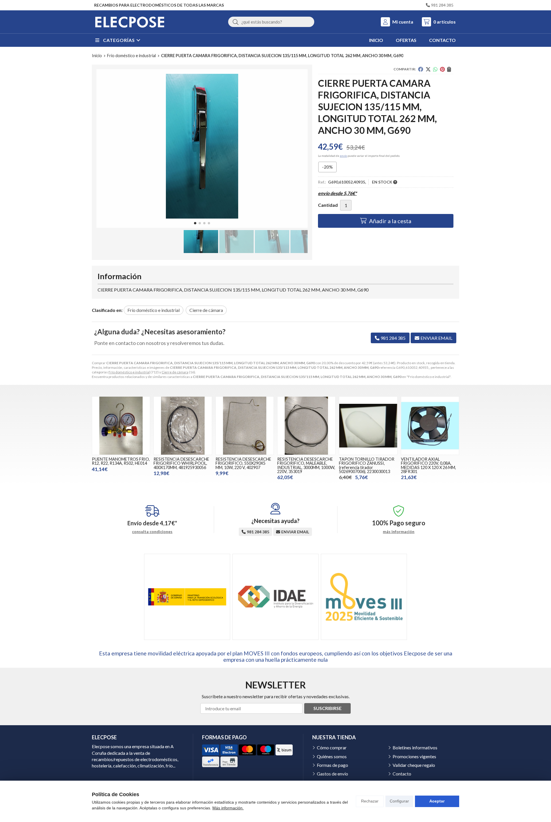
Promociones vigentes (414, 756)
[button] (195, 223)
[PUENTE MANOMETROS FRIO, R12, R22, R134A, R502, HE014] (121, 425)
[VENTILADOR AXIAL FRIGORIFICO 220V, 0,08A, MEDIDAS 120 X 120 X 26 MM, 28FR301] (430, 425)
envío (343, 155)
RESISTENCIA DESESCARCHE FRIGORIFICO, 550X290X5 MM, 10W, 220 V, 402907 (243, 463)
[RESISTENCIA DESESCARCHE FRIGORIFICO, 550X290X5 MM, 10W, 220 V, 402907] (244, 425)
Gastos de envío (332, 773)
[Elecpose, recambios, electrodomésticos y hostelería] (129, 22)
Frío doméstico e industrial (129, 372)
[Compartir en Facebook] (420, 69)
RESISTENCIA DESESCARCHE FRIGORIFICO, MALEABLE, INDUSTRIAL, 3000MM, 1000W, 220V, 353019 (306, 465)
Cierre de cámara (175, 372)
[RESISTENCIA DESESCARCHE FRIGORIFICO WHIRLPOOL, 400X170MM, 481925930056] (183, 425)
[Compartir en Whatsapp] (435, 69)
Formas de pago (332, 765)
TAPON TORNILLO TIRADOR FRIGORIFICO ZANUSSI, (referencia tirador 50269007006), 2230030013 (366, 465)
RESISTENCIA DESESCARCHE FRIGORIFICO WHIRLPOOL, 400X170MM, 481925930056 (181, 463)
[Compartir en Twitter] (428, 69)
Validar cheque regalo (414, 765)
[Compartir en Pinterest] (442, 69)
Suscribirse (327, 708)
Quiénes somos (332, 756)
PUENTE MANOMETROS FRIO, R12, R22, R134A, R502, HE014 (121, 461)
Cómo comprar (332, 747)
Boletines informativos (415, 747)
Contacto (402, 773)
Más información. (228, 808)
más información (398, 531)
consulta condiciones (152, 531)
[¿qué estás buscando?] (271, 21)
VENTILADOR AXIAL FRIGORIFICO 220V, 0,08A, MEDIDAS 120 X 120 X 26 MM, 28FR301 (428, 465)
